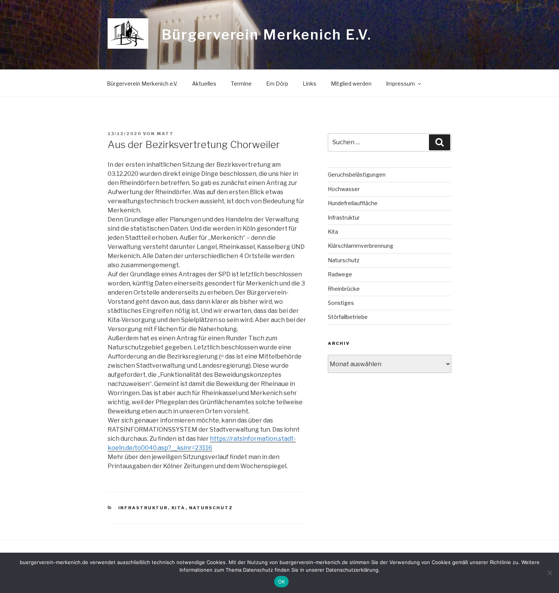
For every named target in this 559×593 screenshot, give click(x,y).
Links (309, 83)
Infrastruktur (143, 507)
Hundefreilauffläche (353, 203)
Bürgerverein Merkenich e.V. (267, 34)
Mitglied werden (351, 83)
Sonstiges (341, 303)
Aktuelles (204, 83)
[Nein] (549, 573)
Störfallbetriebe (348, 317)
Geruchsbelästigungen (357, 174)
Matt (165, 133)
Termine (241, 83)
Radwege (340, 274)
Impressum (400, 83)
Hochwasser (344, 189)
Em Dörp (277, 83)
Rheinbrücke (344, 288)
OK (281, 582)
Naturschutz (211, 507)
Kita (179, 507)
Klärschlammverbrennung (360, 245)
